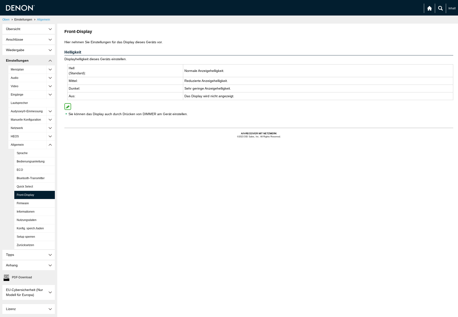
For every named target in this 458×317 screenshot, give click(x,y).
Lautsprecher (19, 103)
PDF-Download (22, 277)
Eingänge (17, 94)
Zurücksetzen (25, 245)
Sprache (22, 153)
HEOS (15, 136)
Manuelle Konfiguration (26, 119)
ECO (20, 170)
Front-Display (25, 195)
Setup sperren (26, 236)
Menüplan (17, 69)
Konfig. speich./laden (30, 228)
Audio (14, 78)
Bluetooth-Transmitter (31, 178)
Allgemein (43, 19)
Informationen (26, 211)
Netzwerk (17, 128)
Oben (6, 19)
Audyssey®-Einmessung (27, 111)
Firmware (23, 203)
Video (14, 86)
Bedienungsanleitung (31, 161)
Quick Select (25, 186)
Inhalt (452, 8)
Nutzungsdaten (26, 220)
